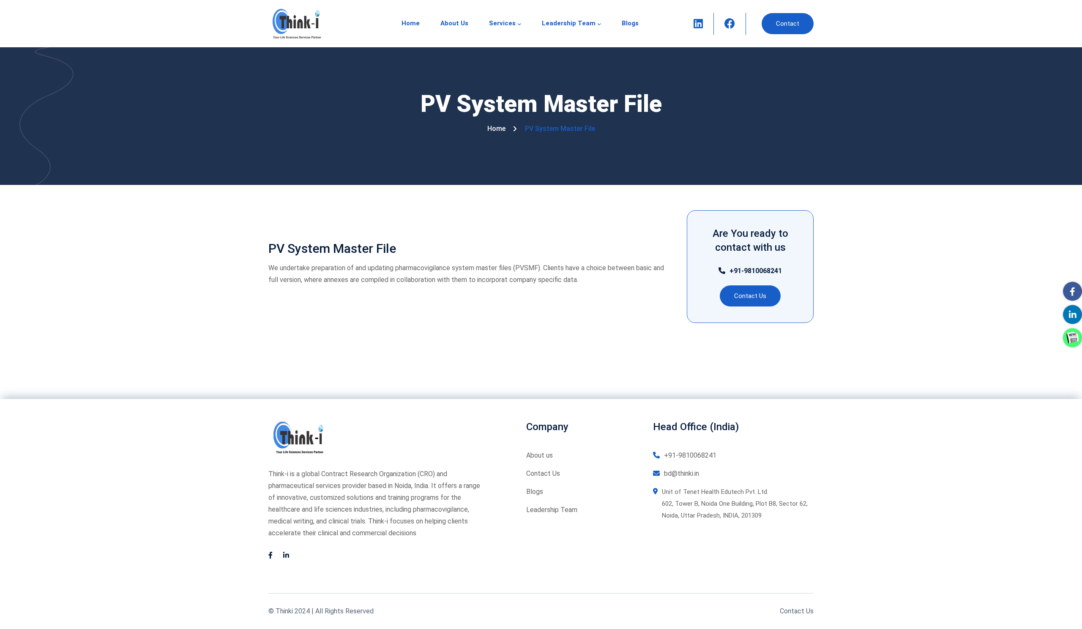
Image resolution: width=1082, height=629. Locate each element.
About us (454, 23)
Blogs (630, 23)
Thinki (284, 611)
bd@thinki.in (681, 473)
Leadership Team (569, 23)
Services (502, 23)
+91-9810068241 (756, 271)
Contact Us (543, 473)
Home (411, 23)
